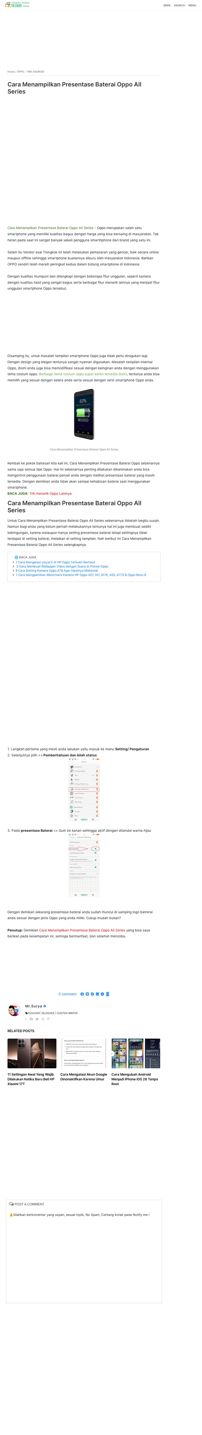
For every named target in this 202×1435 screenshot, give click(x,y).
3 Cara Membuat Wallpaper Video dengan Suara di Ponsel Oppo (62, 566)
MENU (192, 5)
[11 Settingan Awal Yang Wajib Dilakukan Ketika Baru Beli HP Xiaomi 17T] (32, 1053)
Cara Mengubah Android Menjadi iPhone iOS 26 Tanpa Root (134, 1079)
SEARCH (179, 5)
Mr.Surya (34, 1006)
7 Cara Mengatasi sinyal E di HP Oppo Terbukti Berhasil (55, 562)
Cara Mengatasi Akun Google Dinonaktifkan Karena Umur (83, 1076)
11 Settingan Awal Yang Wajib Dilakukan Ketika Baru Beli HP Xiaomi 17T (30, 1079)
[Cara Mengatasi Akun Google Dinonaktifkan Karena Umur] (84, 1053)
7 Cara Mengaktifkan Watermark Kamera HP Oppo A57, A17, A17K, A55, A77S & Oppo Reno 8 (81, 575)
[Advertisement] (101, 38)
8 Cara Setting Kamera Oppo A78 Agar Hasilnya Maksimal (57, 570)
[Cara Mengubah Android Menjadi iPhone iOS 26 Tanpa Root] (136, 1053)
